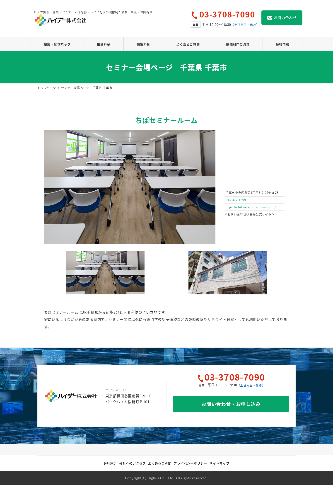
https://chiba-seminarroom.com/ (250, 207)
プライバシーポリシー (190, 463)
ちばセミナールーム (166, 120)
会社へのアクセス (132, 463)
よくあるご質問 (159, 463)
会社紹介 (110, 463)
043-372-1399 (236, 200)
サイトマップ (219, 463)
